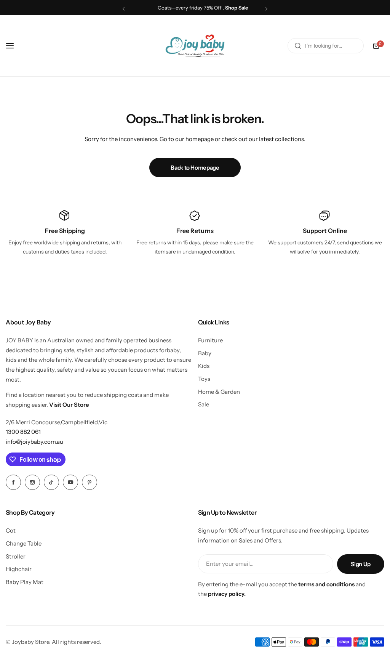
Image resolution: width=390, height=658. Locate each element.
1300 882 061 (23, 431)
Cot (11, 530)
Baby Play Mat (24, 582)
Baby (204, 353)
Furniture (210, 340)
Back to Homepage (195, 167)
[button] (124, 9)
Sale (203, 404)
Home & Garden (219, 391)
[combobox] (326, 45)
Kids (203, 365)
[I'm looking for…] (297, 45)
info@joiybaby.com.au (34, 441)
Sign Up (361, 564)
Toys (204, 378)
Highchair (19, 569)
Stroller (16, 556)
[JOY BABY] (195, 45)
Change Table (24, 543)
